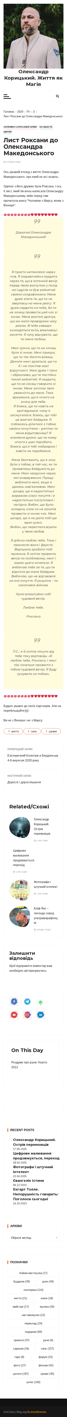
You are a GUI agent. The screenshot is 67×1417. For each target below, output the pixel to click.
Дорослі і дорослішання (24, 782)
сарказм (21, 1348)
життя (15, 731)
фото (20, 1365)
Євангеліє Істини (28, 1181)
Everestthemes (36, 1411)
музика (47, 1306)
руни (48, 1340)
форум (46, 1356)
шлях (33, 1382)
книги (47, 1298)
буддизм (21, 1281)
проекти (21, 1340)
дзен (48, 1281)
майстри (21, 1306)
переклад (33, 1323)
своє (34, 731)
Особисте (45, 127)
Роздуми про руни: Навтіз (29, 1062)
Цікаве (8, 131)
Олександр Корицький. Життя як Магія (33, 78)
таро (19, 1356)
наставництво (33, 1315)
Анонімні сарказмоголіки (20, 127)
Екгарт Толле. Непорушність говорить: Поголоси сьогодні (35, 1194)
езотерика (33, 1289)
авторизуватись (35, 970)
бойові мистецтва (33, 1273)
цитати (21, 1373)
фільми (46, 1365)
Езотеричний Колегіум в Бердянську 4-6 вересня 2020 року (32, 758)
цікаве (53, 731)
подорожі (33, 1331)
